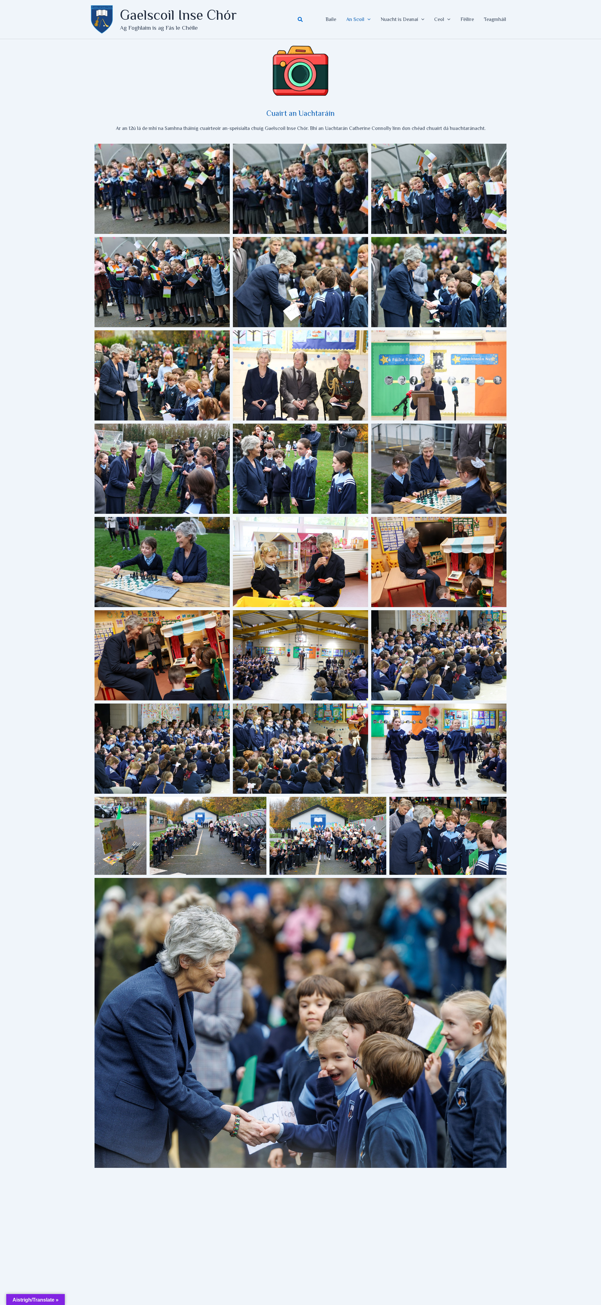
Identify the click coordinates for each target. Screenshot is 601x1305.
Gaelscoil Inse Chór (178, 15)
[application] (367, 19)
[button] (300, 19)
